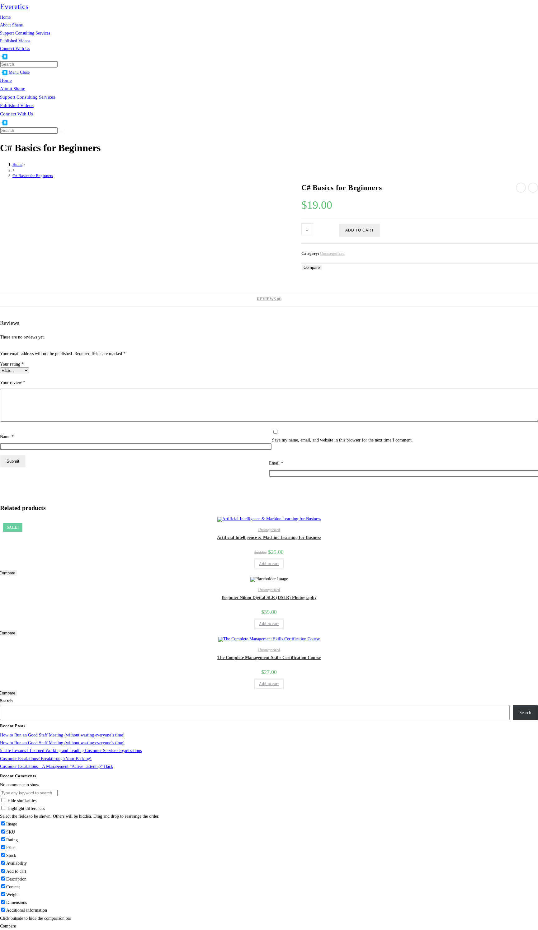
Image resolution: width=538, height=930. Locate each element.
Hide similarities (21, 800)
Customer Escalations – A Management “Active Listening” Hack (56, 766)
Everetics (14, 6)
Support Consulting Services (27, 97)
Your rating (12, 364)
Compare (312, 267)
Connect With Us (16, 113)
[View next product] (533, 188)
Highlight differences (25, 808)
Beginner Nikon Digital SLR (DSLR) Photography (269, 597)
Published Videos (17, 105)
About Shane (12, 88)
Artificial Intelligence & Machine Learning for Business (269, 537)
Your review (12, 382)
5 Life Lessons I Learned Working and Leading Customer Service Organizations (71, 750)
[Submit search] (61, 132)
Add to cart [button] (269, 564)
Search (6, 701)
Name (7, 436)
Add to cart (359, 230)
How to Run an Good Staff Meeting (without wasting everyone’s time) (62, 735)
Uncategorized (332, 253)
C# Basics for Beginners (32, 175)
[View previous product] (521, 188)
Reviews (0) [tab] (269, 299)
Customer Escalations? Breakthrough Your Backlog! (46, 758)
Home (6, 80)
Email (276, 463)
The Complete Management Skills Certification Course (269, 657)
